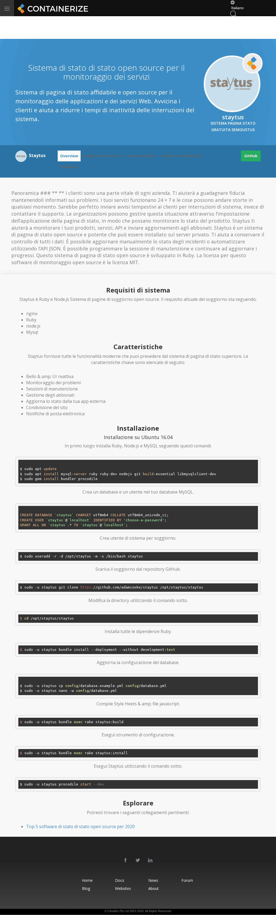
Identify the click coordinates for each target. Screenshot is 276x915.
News (153, 880)
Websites (123, 888)
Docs (119, 880)
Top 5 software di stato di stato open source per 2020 (80, 826)
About (153, 888)
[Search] (233, 13)
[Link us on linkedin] (150, 860)
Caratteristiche (141, 155)
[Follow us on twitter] (138, 860)
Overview (69, 155)
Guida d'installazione (181, 155)
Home (87, 880)
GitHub (250, 155)
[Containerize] (51, 8)
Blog (86, 888)
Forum (187, 880)
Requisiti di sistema (102, 155)
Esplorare (69, 166)
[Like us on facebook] (125, 860)
